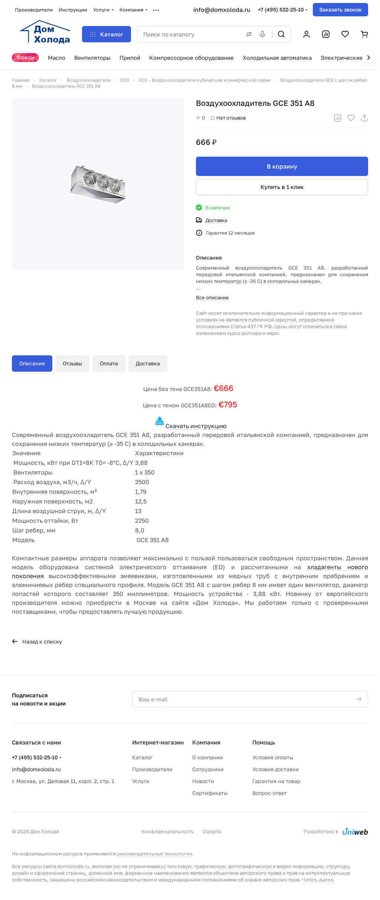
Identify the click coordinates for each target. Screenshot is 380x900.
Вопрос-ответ (269, 793)
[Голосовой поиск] (264, 34)
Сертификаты (209, 793)
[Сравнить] (337, 118)
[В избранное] (351, 118)
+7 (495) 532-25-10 (281, 9)
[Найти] (281, 34)
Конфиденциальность (167, 831)
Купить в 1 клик (282, 186)
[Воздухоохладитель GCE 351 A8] (98, 184)
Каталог (142, 757)
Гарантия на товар (276, 781)
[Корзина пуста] (364, 34)
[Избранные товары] (345, 34)
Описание (32, 363)
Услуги (141, 781)
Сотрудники (208, 769)
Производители (152, 769)
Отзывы (72, 363)
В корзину (282, 166)
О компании (207, 757)
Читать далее (318, 880)
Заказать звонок (340, 9)
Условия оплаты (272, 757)
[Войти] (306, 34)
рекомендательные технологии (154, 854)
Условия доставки (275, 769)
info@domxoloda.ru (221, 9)
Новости (203, 781)
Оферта (212, 831)
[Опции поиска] (247, 34)
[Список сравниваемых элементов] (326, 34)
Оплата (109, 363)
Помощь (263, 742)
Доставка (148, 363)
